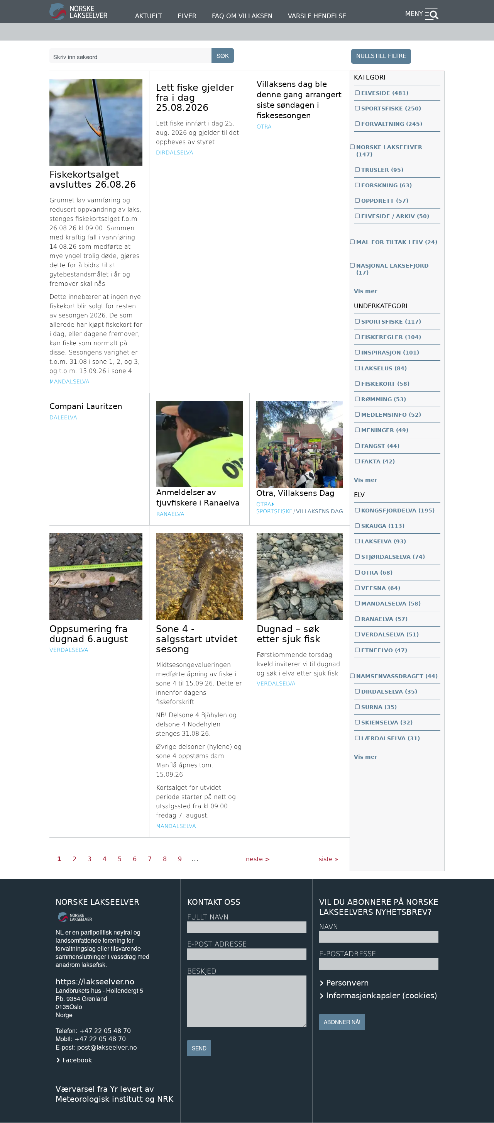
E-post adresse (217, 944)
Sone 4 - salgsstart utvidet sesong (196, 639)
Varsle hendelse (317, 16)
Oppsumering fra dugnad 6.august (88, 634)
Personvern (347, 982)
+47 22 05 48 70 (105, 1031)
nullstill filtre (381, 56)
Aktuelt (148, 16)
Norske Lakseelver (97, 902)
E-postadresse (347, 954)
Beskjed (202, 971)
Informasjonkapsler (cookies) (381, 995)
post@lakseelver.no (107, 1047)
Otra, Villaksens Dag (295, 493)
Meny (414, 13)
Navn (328, 927)
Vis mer (365, 291)
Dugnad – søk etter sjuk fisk (288, 634)
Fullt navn (207, 917)
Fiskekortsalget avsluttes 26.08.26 (92, 179)
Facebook (77, 1060)
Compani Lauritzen (85, 406)
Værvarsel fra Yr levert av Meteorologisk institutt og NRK (114, 1094)
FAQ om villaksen (242, 16)
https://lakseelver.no (95, 981)
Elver (187, 16)
